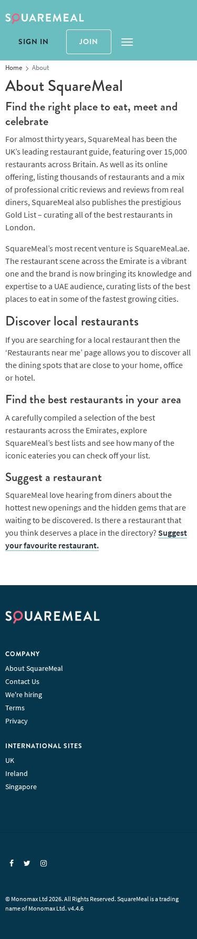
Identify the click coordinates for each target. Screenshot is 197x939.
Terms (15, 707)
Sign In (33, 41)
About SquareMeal (34, 668)
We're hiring (23, 694)
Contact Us (22, 681)
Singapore (21, 786)
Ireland (16, 773)
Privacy (16, 721)
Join (88, 41)
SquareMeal (44, 18)
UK (9, 760)
